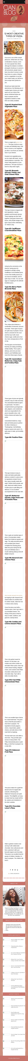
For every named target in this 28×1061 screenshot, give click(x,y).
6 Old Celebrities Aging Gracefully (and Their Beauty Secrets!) (17, 987)
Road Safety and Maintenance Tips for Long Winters (17, 1014)
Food (14, 31)
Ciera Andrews (14, 873)
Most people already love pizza (13, 595)
